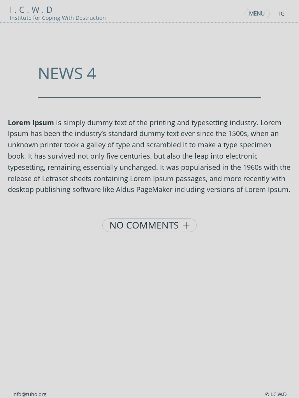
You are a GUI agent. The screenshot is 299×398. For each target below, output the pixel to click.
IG (282, 13)
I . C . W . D (31, 9)
